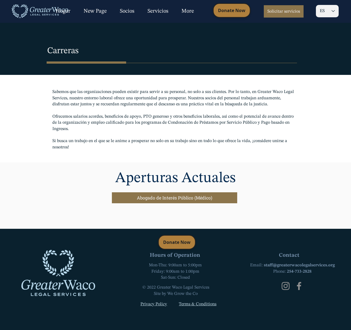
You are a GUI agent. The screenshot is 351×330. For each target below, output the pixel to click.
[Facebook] (299, 286)
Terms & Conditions (197, 304)
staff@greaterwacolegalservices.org (299, 265)
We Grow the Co (182, 294)
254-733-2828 (299, 271)
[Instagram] (285, 286)
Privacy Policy (153, 304)
